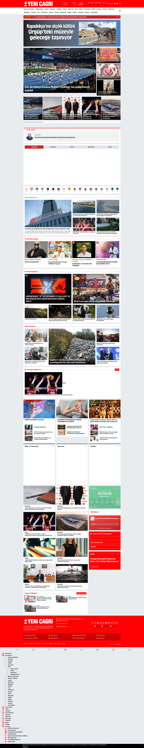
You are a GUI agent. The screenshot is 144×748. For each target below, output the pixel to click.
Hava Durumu (54, 635)
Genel (57, 12)
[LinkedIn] (103, 623)
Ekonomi (71, 9)
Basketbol (13, 672)
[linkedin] (129, 650)
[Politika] (118, 446)
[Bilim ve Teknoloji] (53, 446)
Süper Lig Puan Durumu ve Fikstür (18, 735)
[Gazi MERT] (30, 136)
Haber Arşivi (101, 638)
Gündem (52, 9)
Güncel (51, 12)
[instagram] (49, 650)
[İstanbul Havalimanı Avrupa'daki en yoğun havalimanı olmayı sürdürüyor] (72, 521)
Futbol (12, 670)
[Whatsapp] (114, 623)
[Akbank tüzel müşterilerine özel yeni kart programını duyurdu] (72, 547)
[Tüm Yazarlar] (118, 130)
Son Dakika (94, 12)
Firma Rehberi (9, 712)
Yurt (38, 12)
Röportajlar (39, 9)
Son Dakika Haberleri (79, 638)
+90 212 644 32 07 (63, 623)
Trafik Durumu (101, 635)
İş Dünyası (44, 12)
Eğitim (75, 12)
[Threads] (111, 623)
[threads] (113, 650)
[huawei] (112, 626)
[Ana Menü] (120, 10)
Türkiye (33, 12)
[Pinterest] (98, 623)
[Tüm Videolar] (118, 326)
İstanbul (80, 12)
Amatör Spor (14, 668)
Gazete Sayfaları (28, 9)
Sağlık (69, 12)
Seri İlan (7, 714)
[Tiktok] (109, 623)
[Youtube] (106, 623)
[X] (95, 623)
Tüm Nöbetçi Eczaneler (105, 528)
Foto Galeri (8, 707)
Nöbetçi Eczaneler (31, 635)
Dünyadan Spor (15, 674)
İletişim (7, 724)
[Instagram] (101, 623)
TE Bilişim (118, 644)
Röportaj (111, 9)
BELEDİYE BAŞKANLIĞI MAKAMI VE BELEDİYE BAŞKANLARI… (55, 137)
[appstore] (97, 626)
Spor (76, 9)
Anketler (8, 720)
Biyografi (63, 12)
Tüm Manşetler (54, 638)
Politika (59, 9)
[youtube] (65, 650)
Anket (46, 9)
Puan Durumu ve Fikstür (32, 638)
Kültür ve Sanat (97, 9)
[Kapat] (143, 745)
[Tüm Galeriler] (118, 271)
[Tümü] (118, 239)
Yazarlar (7, 711)
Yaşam (105, 9)
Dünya (65, 9)
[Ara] (120, 4)
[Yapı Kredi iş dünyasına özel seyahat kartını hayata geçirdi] (72, 495)
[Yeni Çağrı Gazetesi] (38, 3)
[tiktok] (97, 650)
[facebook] (17, 650)
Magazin (27, 12)
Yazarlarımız (30, 130)
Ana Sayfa (8, 653)
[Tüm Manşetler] (118, 197)
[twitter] (33, 650)
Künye (7, 722)
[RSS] (117, 623)
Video (7, 709)
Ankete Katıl (94, 567)
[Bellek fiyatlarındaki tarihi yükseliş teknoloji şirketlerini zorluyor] (72, 573)
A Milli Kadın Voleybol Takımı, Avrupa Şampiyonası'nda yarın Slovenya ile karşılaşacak (48, 394)
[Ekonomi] (85, 446)
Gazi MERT (38, 135)
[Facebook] (92, 623)
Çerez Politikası (111, 744)
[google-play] (105, 626)
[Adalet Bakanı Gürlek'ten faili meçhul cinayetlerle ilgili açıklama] (39, 547)
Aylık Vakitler (94, 506)
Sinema (87, 12)
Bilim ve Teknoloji (84, 9)
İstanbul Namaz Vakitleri (80, 635)
